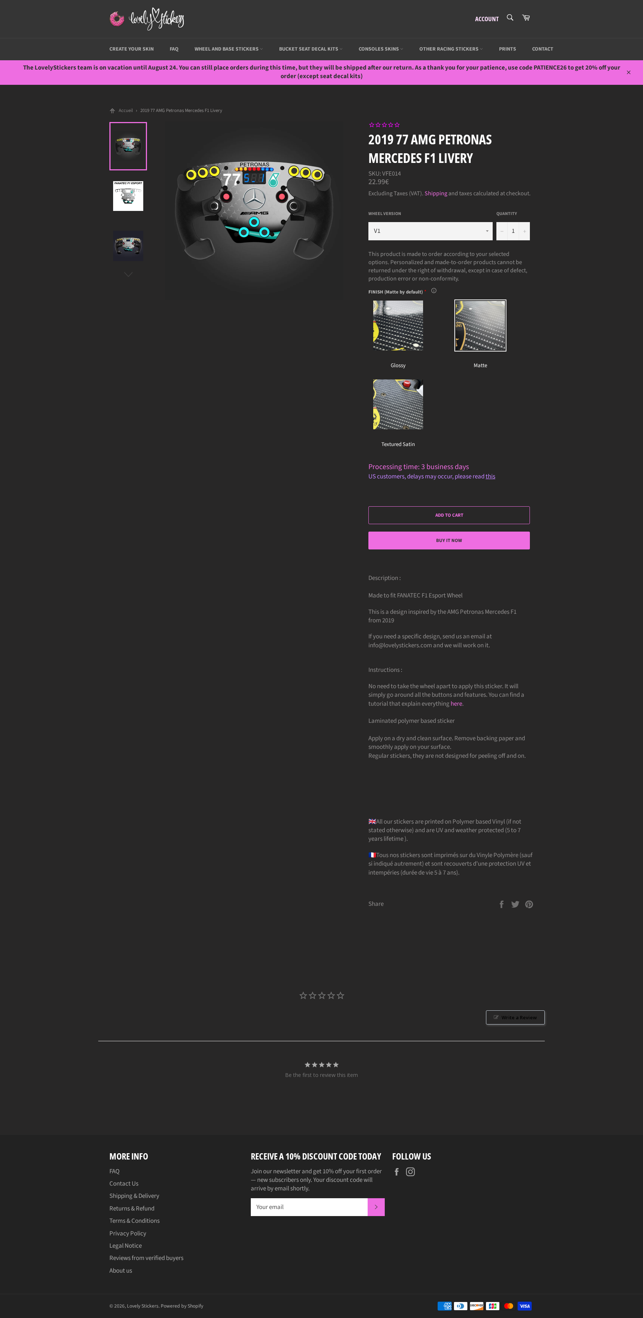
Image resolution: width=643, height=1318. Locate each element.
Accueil (126, 110)
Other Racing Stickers (449, 49)
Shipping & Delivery (134, 1196)
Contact (542, 49)
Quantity (506, 214)
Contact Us (123, 1183)
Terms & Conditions (134, 1220)
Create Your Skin (131, 49)
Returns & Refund (131, 1208)
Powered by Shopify (182, 1305)
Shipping (436, 193)
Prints (507, 49)
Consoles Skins (379, 49)
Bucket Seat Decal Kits (309, 49)
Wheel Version (384, 214)
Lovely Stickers (143, 1305)
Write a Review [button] (519, 1017)
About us (120, 1270)
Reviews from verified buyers (146, 1258)
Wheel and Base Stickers (227, 49)
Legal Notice (125, 1245)
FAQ (174, 49)
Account (487, 19)
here (456, 703)
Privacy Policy (127, 1233)
